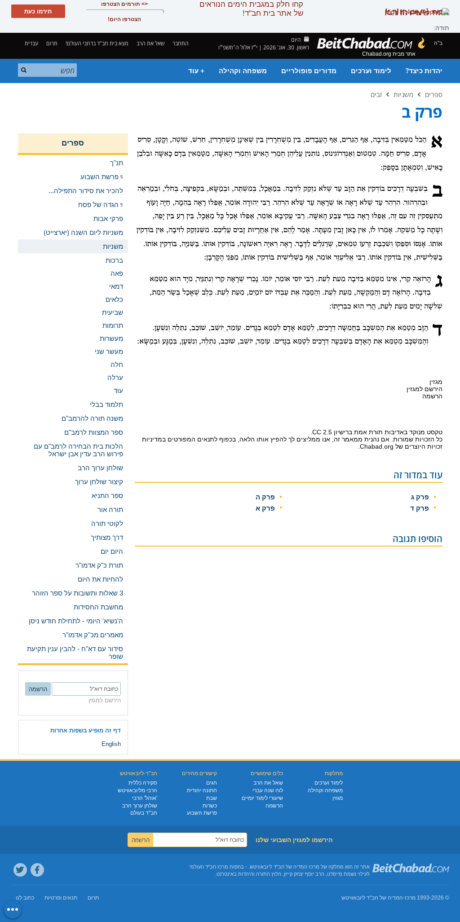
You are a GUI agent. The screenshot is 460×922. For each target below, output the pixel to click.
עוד (118, 390)
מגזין (337, 798)
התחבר (181, 43)
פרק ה (265, 497)
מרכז (410, 898)
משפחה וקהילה (243, 70)
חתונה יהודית (202, 790)
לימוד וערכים (371, 70)
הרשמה (274, 806)
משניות (403, 94)
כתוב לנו (25, 898)
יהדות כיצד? (424, 70)
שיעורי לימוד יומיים (262, 798)
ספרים (433, 94)
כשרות (210, 806)
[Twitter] (20, 870)
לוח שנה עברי (267, 790)
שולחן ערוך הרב (139, 806)
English (111, 744)
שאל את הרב (150, 43)
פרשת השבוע (202, 813)
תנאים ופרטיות (60, 898)
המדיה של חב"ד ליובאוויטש (372, 898)
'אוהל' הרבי (144, 798)
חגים (211, 783)
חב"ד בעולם (143, 813)
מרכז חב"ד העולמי (208, 866)
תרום (52, 43)
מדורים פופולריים (308, 70)
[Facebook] (37, 870)
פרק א (265, 508)
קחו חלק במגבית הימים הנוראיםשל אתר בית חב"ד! (251, 9)
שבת (211, 798)
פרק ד (419, 508)
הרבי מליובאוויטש (137, 790)
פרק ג (420, 497)
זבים (376, 94)
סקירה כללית (142, 783)
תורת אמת (368, 432)
